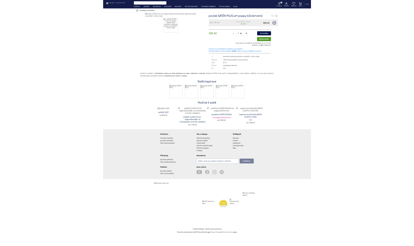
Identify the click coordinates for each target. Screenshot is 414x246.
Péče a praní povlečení (167, 143)
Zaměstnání (236, 143)
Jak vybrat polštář (166, 171)
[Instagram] (214, 172)
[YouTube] (199, 172)
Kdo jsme (236, 138)
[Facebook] (207, 172)
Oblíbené (293, 6)
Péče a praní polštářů (167, 173)
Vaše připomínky (238, 145)
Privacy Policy (214, 232)
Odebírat (246, 161)
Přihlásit (286, 6)
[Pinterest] (222, 172)
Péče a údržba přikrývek (168, 162)
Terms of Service (227, 232)
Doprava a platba (202, 140)
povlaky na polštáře (147, 10)
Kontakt (235, 140)
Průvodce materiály (166, 138)
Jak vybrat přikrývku (166, 159)
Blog (234, 148)
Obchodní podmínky (203, 138)
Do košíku (264, 33)
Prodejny (199, 150)
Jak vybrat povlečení (166, 140)
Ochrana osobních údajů (204, 145)
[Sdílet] (276, 16)
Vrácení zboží (201, 143)
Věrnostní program (203, 148)
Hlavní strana (137, 10)
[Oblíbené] (272, 16)
